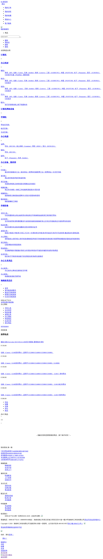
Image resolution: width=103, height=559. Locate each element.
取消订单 (8, 498)
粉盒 (3, 78)
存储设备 (4, 205)
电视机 (7, 276)
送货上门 (8, 470)
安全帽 (7, 250)
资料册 (16, 221)
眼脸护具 (19, 250)
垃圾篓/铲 (39, 256)
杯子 (9, 256)
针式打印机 (57, 172)
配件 (3, 102)
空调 (16, 276)
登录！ (11, 534)
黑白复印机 (9, 178)
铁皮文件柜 (23, 270)
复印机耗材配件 (10, 290)
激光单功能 (9, 172)
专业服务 (13, 457)
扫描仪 (33, 184)
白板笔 (20, 215)
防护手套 (37, 250)
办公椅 (12, 270)
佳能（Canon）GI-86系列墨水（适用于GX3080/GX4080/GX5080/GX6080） (27, 352)
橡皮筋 (67, 233)
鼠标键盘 (8, 195)
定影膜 (10, 104)
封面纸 (67, 239)
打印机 (4, 170)
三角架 (15, 201)
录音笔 (37, 195)
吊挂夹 (68, 221)
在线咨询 (11, 453)
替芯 (51, 215)
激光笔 (12, 244)
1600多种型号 (12, 459)
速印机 (23, 178)
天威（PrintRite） (17, 75)
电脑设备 (4, 187)
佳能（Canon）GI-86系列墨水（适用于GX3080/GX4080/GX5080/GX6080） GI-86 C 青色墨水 (33, 374)
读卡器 (29, 195)
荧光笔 (25, 215)
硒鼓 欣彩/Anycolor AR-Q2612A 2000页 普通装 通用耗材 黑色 (22, 342)
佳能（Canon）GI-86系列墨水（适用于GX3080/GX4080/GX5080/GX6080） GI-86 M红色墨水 (33, 384)
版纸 (6, 47)
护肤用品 (55, 250)
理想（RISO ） (37, 146)
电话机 (76, 233)
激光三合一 (17, 172)
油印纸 (72, 239)
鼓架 (3, 86)
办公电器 (4, 136)
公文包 (45, 221)
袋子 (21, 256)
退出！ (4, 538)
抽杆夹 (41, 221)
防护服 (42, 250)
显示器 (37, 189)
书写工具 (4, 213)
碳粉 (6, 44)
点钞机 (16, 184)
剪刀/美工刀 (22, 233)
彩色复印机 (17, 178)
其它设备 (4, 181)
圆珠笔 (12, 215)
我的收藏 (8, 15)
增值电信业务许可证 (14, 527)
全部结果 (4, 302)
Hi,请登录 (4, 2)
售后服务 (8, 508)
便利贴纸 (8, 239)
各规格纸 (28, 239)
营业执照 (4, 527)
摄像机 (10, 201)
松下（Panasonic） (80, 73)
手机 (19, 276)
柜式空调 (4, 128)
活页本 (26, 227)
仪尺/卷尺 (52, 233)
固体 (6, 233)
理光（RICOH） (10, 146)
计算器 (10, 233)
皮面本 (16, 227)
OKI (6, 75)
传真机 (7, 184)
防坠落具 (48, 250)
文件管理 (4, 219)
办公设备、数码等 (8, 162)
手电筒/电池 (15, 256)
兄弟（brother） (29, 73)
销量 (6, 404)
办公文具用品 (6, 261)
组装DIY (32, 189)
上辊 (17, 104)
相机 (6, 201)
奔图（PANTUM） (67, 73)
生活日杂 (4, 254)
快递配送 (8, 475)
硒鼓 (6, 40)
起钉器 (72, 233)
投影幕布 (18, 244)
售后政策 (8, 490)
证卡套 (58, 221)
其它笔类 (46, 215)
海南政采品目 (6, 280)
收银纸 (43, 239)
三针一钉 (29, 233)
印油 (47, 233)
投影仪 (21, 184)
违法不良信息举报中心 (92, 520)
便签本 (31, 227)
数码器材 (4, 199)
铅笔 (29, 215)
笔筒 (63, 233)
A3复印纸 (21, 239)
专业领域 (8, 506)
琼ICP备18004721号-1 (75, 523)
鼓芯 (6, 104)
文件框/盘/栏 (41, 233)
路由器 (18, 195)
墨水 (54, 215)
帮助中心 (8, 19)
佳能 (14, 104)
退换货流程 (9, 496)
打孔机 (58, 233)
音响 (33, 195)
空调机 (4, 117)
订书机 (15, 233)
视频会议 (27, 184)
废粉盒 (25, 104)
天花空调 (4, 132)
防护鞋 (31, 250)
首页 (6, 288)
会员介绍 (8, 467)
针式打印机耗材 (10, 297)
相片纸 (53, 239)
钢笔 (37, 215)
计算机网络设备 (7, 109)
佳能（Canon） (18, 73)
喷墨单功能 (33, 172)
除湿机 (12, 276)
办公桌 (7, 270)
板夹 (54, 221)
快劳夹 (12, 221)
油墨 (3, 144)
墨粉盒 (7, 42)
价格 (6, 406)
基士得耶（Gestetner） (24, 146)
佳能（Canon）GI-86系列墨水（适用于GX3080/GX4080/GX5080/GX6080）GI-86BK (30, 363)
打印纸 (38, 239)
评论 (6, 408)
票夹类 (35, 233)
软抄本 (7, 227)
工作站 (21, 189)
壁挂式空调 (5, 125)
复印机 (4, 176)
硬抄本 (12, 227)
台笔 (16, 215)
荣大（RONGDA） (49, 146)
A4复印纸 (14, 239)
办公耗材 (4, 63)
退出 (3, 4)
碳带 (3, 156)
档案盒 (21, 221)
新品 (6, 410)
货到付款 (8, 485)
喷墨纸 (58, 239)
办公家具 (4, 268)
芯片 (3, 94)
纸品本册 (4, 225)
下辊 (21, 104)
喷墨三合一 (41, 172)
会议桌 (16, 270)
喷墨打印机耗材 (10, 294)
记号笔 (33, 215)
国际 (24, 75)
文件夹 (7, 221)
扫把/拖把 (32, 256)
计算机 (4, 55)
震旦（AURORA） (93, 73)
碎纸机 (12, 184)
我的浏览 (8, 11)
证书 (35, 227)
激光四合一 (25, 172)
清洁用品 (26, 256)
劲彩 (27, 75)
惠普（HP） (9, 73)
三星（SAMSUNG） (53, 73)
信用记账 (8, 488)
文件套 (50, 221)
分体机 (12, 189)
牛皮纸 (26, 221)
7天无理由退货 (14, 451)
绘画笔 (41, 215)
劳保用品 (4, 248)
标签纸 (77, 239)
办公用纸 (4, 236)
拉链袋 (36, 221)
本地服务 (12, 455)
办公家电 (4, 274)
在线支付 (8, 480)
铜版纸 (62, 239)
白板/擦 (7, 244)
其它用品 (4, 242)
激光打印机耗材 (10, 292)
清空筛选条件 (5, 326)
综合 (6, 402)
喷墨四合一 (49, 172)
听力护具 (26, 250)
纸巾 (6, 256)
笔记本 (7, 189)
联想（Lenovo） (40, 73)
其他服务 (8, 510)
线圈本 (21, 227)
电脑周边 (4, 193)
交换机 (13, 195)
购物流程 (8, 465)
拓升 (9, 75)
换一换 (9, 447)
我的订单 (8, 7)
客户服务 (8, 23)
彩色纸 (33, 239)
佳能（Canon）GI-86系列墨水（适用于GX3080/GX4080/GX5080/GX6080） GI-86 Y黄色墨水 (33, 395)
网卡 (22, 195)
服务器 (26, 189)
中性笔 (7, 215)
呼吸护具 (13, 250)
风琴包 (63, 221)
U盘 (25, 195)
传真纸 (48, 239)
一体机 (16, 189)
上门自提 (8, 477)
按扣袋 (31, 221)
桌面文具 (4, 231)
